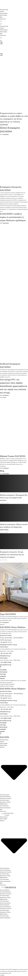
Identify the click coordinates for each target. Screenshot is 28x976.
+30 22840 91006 (5, 662)
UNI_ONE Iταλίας (4, 805)
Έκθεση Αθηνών (4, 13)
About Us (2, 624)
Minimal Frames (3, 804)
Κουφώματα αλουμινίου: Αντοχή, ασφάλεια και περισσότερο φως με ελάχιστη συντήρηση (12, 554)
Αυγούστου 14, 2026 (4, 503)
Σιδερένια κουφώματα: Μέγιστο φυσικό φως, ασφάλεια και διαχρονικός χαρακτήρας (13, 527)
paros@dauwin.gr (5, 665)
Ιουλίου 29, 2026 (3, 559)
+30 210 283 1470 (6, 653)
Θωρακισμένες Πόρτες (5, 802)
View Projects (3, 397)
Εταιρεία (2, 11)
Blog (1, 17)
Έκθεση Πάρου (3, 15)
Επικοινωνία (3, 19)
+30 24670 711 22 (6, 642)
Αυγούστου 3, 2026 (4, 532)
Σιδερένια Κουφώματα (5, 807)
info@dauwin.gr (5, 656)
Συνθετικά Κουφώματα (5, 796)
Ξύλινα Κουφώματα (4, 794)
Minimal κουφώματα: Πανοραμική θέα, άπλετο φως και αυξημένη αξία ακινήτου (14, 497)
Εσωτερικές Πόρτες (4, 800)
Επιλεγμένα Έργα (4, 9)
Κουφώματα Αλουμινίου (5, 798)
